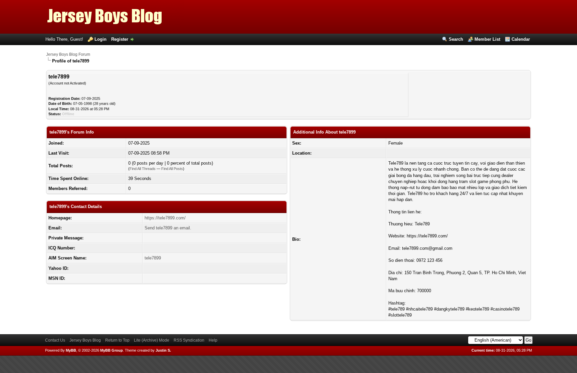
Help (213, 340)
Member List (487, 39)
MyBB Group (111, 350)
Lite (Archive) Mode (151, 340)
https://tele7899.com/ (165, 217)
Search (456, 39)
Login (100, 39)
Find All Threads (143, 169)
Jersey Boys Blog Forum (68, 54)
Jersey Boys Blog (85, 340)
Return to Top (117, 340)
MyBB (71, 350)
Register (119, 39)
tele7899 (153, 257)
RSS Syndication (189, 340)
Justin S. (163, 350)
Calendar (521, 39)
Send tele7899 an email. (168, 227)
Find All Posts (172, 169)
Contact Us (55, 340)
